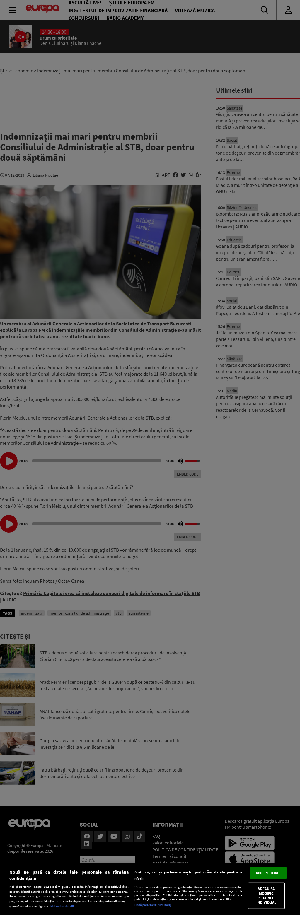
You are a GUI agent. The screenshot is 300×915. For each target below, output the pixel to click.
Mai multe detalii (62, 906)
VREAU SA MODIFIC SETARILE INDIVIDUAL (266, 895)
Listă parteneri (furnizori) (152, 905)
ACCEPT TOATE (268, 872)
